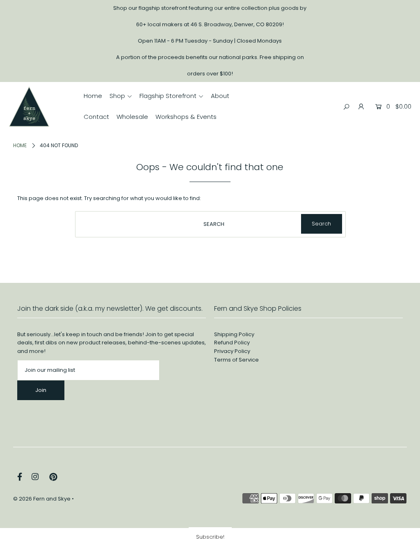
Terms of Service (236, 360)
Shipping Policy (234, 334)
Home (20, 145)
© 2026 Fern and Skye (42, 499)
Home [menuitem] (93, 95)
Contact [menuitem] (96, 116)
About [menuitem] (220, 95)
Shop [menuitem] (117, 95)
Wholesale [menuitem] (132, 116)
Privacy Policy (232, 351)
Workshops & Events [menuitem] (186, 116)
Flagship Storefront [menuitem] (167, 95)
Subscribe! (210, 537)
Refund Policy (232, 342)
